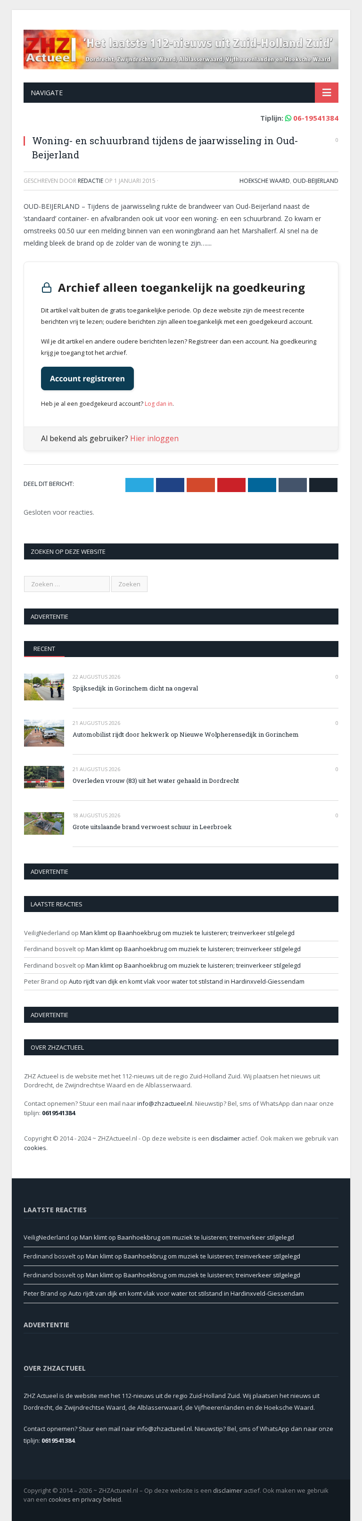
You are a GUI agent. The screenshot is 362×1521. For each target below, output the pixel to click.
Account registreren (87, 378)
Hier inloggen (154, 438)
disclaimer (225, 1138)
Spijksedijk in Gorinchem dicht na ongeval (135, 688)
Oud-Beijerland (315, 181)
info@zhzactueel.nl (164, 1103)
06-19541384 (315, 118)
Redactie (90, 181)
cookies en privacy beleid (85, 1499)
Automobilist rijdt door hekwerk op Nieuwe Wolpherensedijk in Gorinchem (186, 734)
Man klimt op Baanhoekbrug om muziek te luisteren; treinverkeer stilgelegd (187, 933)
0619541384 (58, 1113)
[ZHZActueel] (181, 47)
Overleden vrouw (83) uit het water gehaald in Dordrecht (156, 780)
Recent (44, 648)
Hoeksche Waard (264, 181)
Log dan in (159, 404)
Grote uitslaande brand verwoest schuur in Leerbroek (152, 826)
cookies (35, 1147)
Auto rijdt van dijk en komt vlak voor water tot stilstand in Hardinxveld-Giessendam (186, 981)
